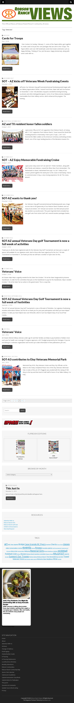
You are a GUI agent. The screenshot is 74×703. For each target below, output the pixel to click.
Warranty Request (9, 529)
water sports (34, 559)
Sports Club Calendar (8, 672)
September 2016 (16, 296)
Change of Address (7, 649)
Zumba (59, 559)
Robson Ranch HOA (9, 523)
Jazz (23, 551)
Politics (18, 554)
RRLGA (56, 553)
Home (3, 638)
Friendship (45, 548)
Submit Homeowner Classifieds (11, 677)
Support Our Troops (19, 556)
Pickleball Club (11, 554)
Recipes (23, 554)
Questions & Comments (9, 685)
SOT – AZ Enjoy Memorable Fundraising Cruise (30, 160)
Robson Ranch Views (36, 698)
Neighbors (50, 551)
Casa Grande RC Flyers (35, 544)
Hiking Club (14, 551)
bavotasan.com (46, 700)
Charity (54, 544)
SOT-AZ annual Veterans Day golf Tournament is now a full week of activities (35, 242)
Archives (4, 646)
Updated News (12, 485)
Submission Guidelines (8, 675)
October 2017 (16, 121)
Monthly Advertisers (8, 664)
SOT (62, 553)
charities (48, 544)
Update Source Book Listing (10, 688)
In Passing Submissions (9, 659)
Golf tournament (57, 548)
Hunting (19, 551)
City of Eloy (60, 544)
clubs (7, 548)
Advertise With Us (9, 520)
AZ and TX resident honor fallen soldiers (27, 124)
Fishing (33, 548)
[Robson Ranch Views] (37, 13)
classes (66, 544)
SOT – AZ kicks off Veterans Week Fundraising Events (35, 81)
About (3, 641)
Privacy (4, 690)
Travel (66, 556)
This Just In (12, 488)
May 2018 (6, 35)
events (26, 547)
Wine (55, 559)
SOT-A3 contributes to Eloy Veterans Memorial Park (34, 359)
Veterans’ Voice (11, 271)
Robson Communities (8, 667)
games (50, 548)
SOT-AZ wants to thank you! (19, 198)
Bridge (21, 544)
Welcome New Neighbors (45, 559)
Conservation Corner (15, 548)
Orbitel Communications (11, 527)
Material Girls (37, 550)
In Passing (5, 656)
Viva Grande (27, 559)
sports (66, 554)
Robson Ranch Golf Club (11, 525)
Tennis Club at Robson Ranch (37, 557)
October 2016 (8, 238)
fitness (38, 547)
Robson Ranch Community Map (11, 670)
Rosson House (49, 554)
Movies (46, 551)
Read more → (7, 68)
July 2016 (6, 329)
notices (55, 551)
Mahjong (27, 551)
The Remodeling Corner (54, 557)
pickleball (62, 550)
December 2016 (8, 195)
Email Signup (5, 651)
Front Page (7, 121)
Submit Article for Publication (10, 680)
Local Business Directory (9, 662)
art (6, 544)
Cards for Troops (12, 38)
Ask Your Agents (13, 544)
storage (7, 557)
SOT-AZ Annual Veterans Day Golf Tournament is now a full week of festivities (36, 300)
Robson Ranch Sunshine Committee (36, 554)
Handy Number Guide (8, 654)
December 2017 (8, 78)
